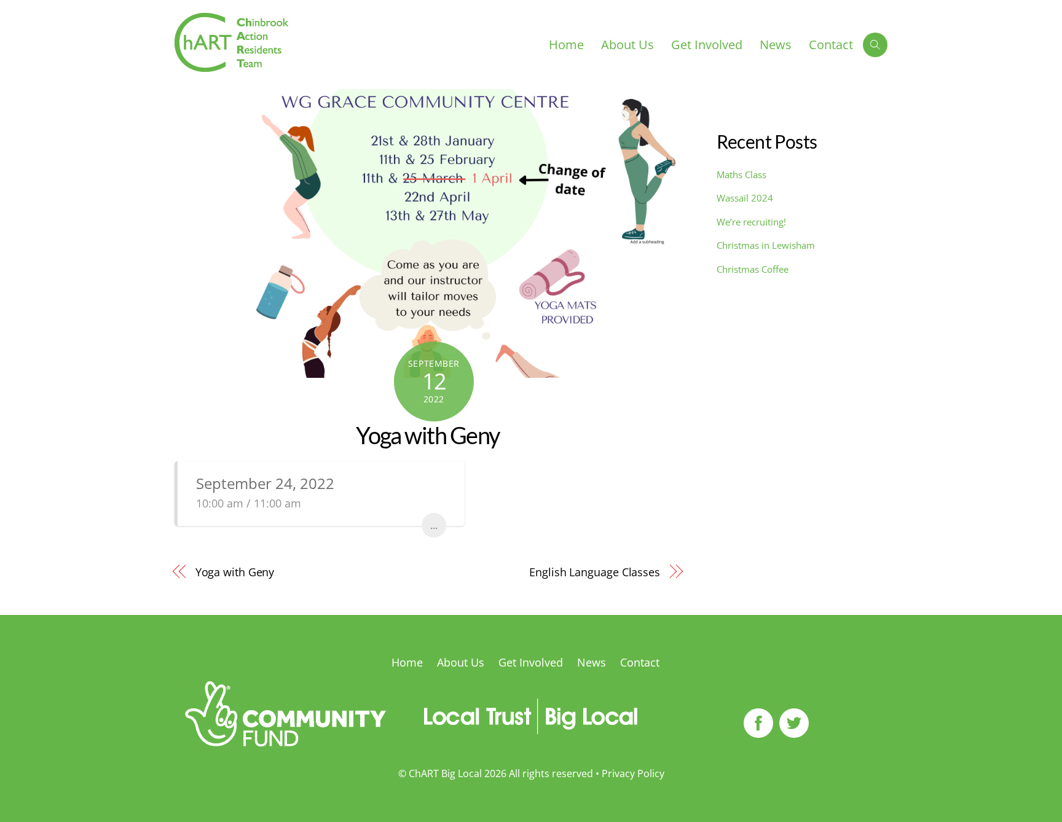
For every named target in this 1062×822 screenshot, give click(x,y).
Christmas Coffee (753, 269)
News (776, 44)
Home (566, 44)
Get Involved (706, 44)
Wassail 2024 (745, 198)
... (434, 525)
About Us (627, 44)
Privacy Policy (633, 773)
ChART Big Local (445, 773)
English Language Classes (594, 571)
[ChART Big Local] (231, 65)
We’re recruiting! (751, 222)
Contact (831, 44)
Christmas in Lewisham (766, 245)
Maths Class (741, 174)
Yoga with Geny (428, 435)
